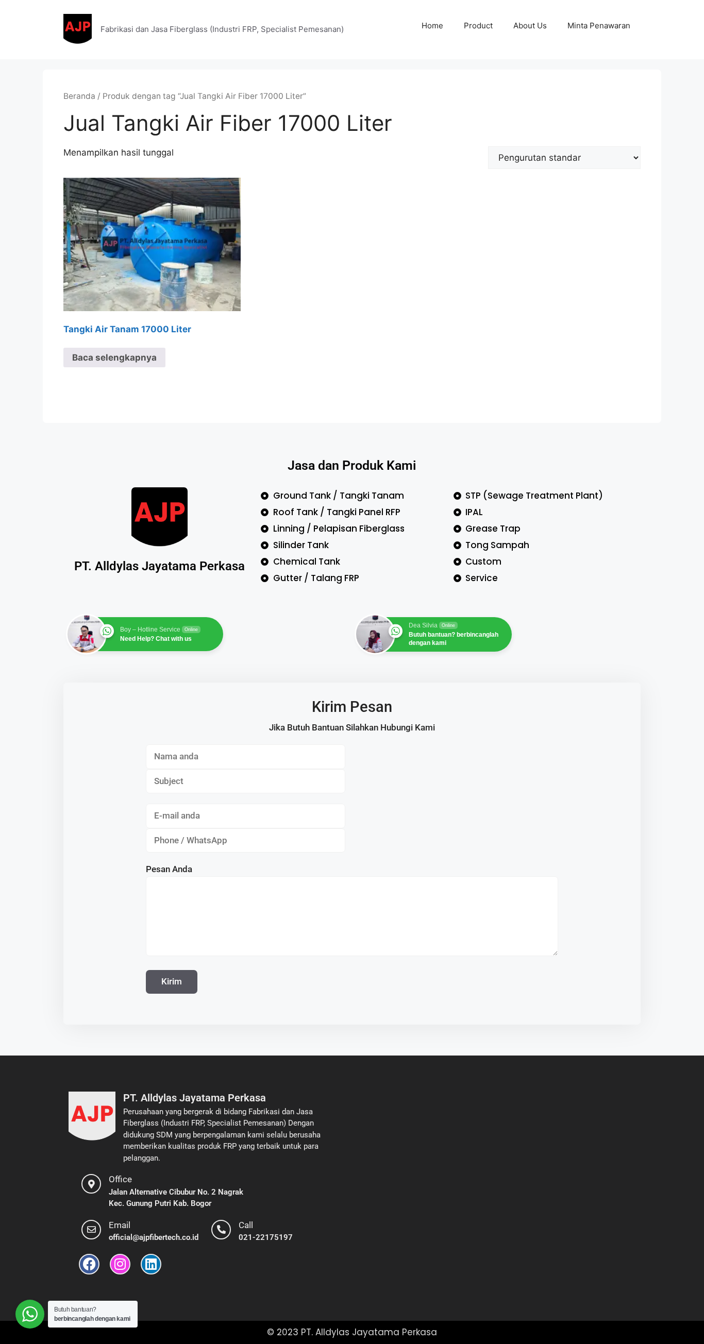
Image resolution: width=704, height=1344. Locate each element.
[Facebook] (89, 1264)
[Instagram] (120, 1264)
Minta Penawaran (598, 25)
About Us (530, 25)
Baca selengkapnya (114, 357)
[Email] (91, 1229)
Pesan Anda (169, 869)
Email (119, 1225)
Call (246, 1225)
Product (478, 25)
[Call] (221, 1229)
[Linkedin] (151, 1264)
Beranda (79, 96)
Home (432, 25)
